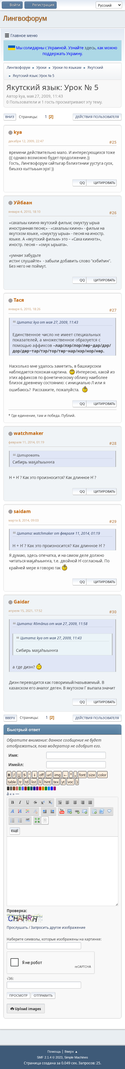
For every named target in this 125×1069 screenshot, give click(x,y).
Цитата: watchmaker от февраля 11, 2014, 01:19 (58, 533)
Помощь (54, 1051)
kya (18, 132)
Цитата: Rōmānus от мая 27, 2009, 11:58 (52, 623)
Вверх (10, 718)
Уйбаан (23, 202)
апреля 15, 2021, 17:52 (25, 610)
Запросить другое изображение (58, 927)
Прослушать (17, 927)
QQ (82, 182)
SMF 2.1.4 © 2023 (50, 1057)
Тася (19, 300)
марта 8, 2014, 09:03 (23, 520)
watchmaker (28, 433)
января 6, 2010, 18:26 (24, 309)
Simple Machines (76, 1057)
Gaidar (21, 601)
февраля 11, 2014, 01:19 (26, 442)
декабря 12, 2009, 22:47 (26, 141)
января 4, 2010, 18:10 (24, 211)
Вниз (9, 117)
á (8, 793)
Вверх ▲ (71, 1051)
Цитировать (104, 182)
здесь (90, 47)
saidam (22, 511)
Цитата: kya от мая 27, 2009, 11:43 (47, 322)
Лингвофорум (25, 18)
